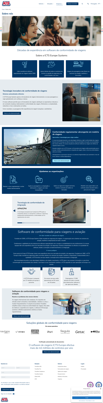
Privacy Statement (89, 400)
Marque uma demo (72, 3)
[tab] (20, 222)
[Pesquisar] (82, 3)
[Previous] (14, 211)
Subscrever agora (7, 389)
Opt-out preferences (82, 400)
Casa (3, 9)
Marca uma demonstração (12, 113)
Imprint (93, 400)
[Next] (88, 211)
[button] (100, 388)
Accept (86, 397)
